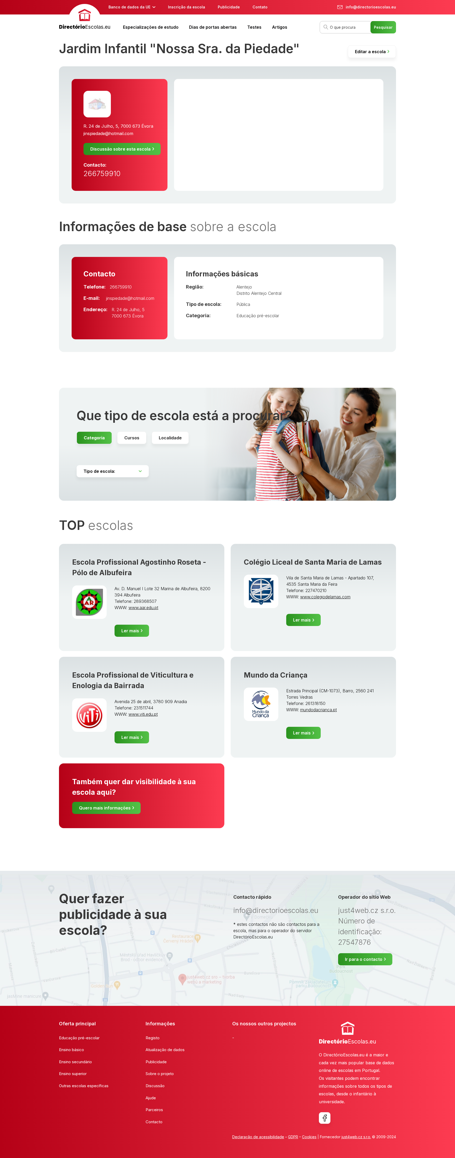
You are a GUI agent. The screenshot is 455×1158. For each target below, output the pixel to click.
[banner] (84, 17)
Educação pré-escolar (257, 315)
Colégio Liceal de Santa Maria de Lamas (313, 562)
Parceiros (154, 1109)
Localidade (170, 437)
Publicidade (229, 7)
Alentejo (244, 287)
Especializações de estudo (151, 27)
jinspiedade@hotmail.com (108, 133)
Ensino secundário (75, 1061)
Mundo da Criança (276, 675)
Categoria (94, 437)
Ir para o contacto (363, 959)
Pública (243, 304)
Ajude (151, 1097)
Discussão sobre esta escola (120, 149)
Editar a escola (370, 51)
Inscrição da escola (186, 7)
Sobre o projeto (160, 1073)
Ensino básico (71, 1049)
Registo (153, 1037)
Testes (254, 27)
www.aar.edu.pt (143, 607)
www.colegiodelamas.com (325, 596)
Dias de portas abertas (213, 27)
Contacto (154, 1121)
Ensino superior (73, 1073)
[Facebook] (324, 1118)
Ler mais (130, 630)
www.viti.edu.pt (143, 714)
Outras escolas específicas (83, 1085)
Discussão (155, 1085)
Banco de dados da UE (129, 7)
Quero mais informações (105, 808)
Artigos (279, 27)
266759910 (102, 173)
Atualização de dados (165, 1049)
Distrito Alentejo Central (258, 293)
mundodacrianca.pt (318, 709)
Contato (260, 7)
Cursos (131, 437)
